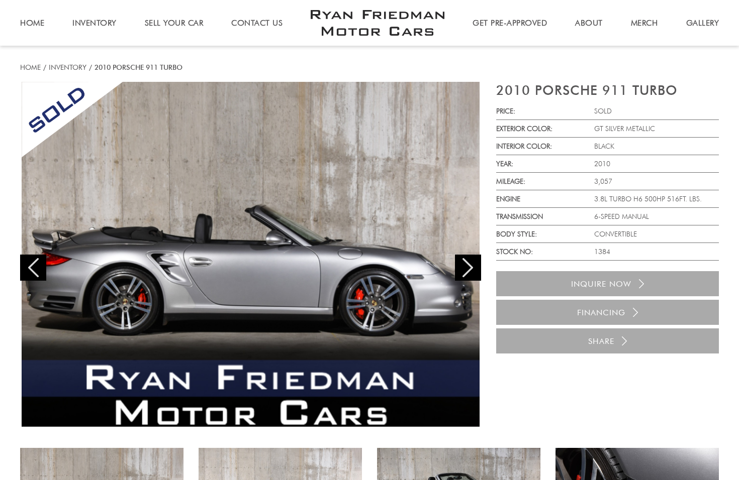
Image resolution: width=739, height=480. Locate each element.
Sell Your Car (174, 23)
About (589, 23)
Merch (644, 23)
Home (30, 67)
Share (601, 341)
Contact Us (257, 23)
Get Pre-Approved (510, 23)
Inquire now (601, 284)
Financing (601, 312)
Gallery (702, 23)
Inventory (67, 67)
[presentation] (33, 268)
